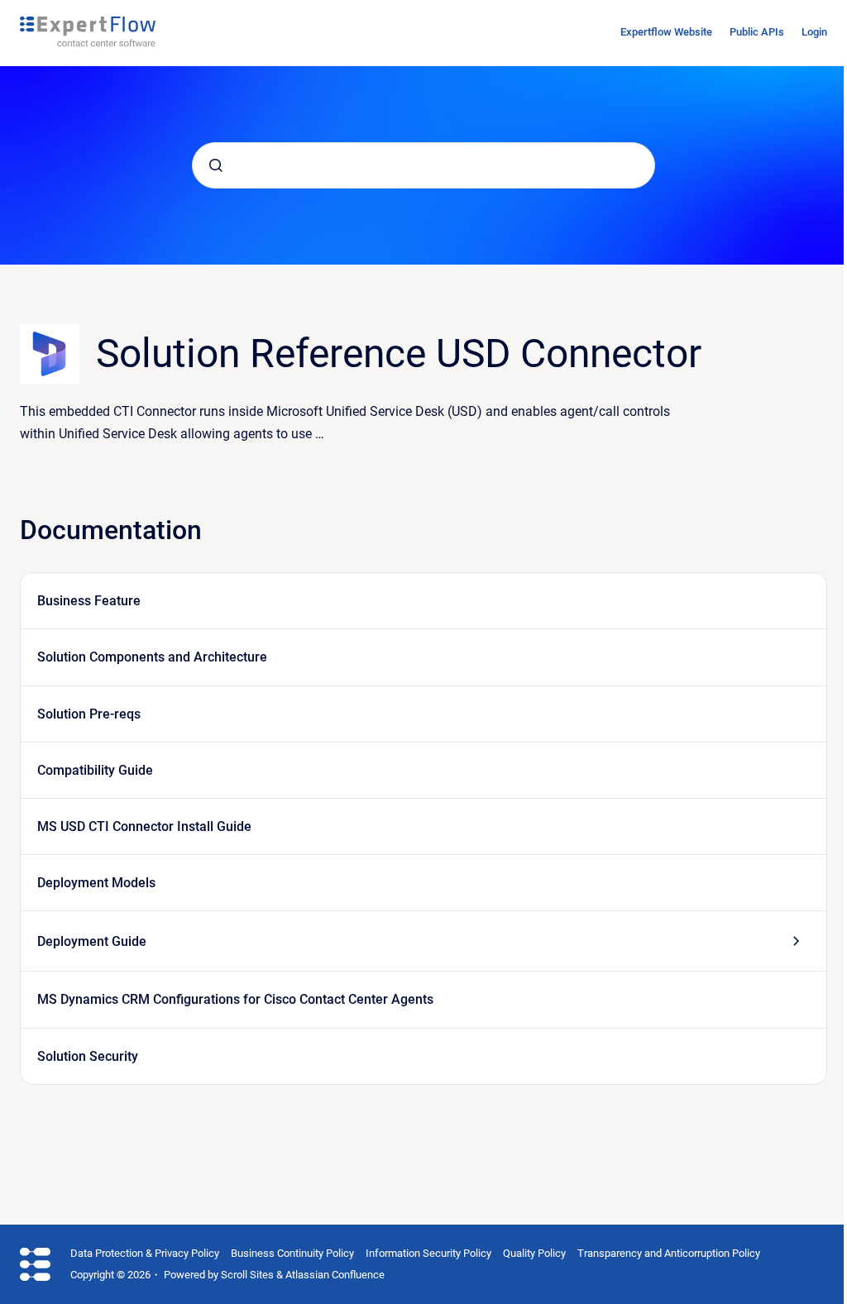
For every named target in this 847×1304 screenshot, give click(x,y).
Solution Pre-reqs (89, 714)
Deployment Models (96, 883)
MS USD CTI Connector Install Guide (144, 826)
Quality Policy (534, 1253)
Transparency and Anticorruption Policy (668, 1253)
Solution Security (87, 1056)
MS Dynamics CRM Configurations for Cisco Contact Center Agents (235, 999)
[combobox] (423, 165)
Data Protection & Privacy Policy (144, 1253)
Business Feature (89, 601)
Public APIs (757, 32)
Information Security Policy (428, 1253)
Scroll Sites (247, 1274)
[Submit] (216, 165)
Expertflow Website (666, 32)
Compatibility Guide (95, 770)
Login (814, 32)
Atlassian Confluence (335, 1274)
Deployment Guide (91, 941)
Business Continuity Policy (292, 1253)
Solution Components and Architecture (152, 657)
